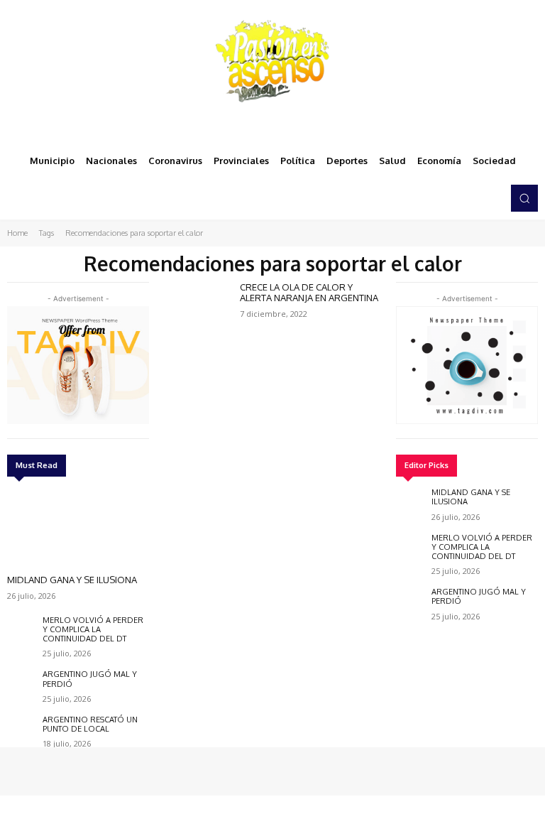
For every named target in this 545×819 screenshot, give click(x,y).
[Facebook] (434, 198)
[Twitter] (474, 198)
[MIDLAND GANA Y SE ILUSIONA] (78, 528)
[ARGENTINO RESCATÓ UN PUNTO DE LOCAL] (21, 729)
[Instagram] (454, 198)
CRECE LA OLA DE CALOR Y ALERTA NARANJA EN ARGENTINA (309, 292)
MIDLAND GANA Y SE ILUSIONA (72, 579)
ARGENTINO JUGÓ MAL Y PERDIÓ (478, 596)
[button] (524, 198)
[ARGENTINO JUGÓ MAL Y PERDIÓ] (21, 684)
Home (17, 233)
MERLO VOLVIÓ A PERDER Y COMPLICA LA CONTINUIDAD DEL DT (93, 629)
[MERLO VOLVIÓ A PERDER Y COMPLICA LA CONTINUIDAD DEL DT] (21, 630)
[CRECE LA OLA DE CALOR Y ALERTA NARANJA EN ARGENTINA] (196, 308)
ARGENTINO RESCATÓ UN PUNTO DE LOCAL (90, 724)
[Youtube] (494, 198)
